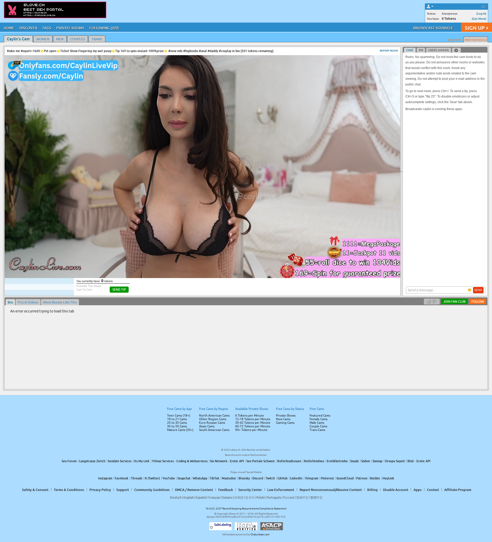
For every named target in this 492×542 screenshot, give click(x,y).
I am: (212, 273)
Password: (208, 263)
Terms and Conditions (262, 285)
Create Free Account (246, 307)
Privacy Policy (256, 291)
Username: (207, 253)
